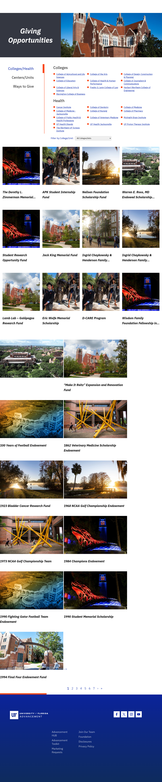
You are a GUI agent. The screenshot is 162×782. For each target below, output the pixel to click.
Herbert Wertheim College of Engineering (137, 89)
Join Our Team (87, 732)
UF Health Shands (64, 124)
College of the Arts (98, 74)
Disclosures (85, 741)
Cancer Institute (63, 107)
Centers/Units (23, 77)
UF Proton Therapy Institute (137, 124)
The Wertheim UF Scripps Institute (68, 129)
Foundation (85, 736)
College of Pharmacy (133, 111)
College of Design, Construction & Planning (138, 75)
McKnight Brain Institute (135, 117)
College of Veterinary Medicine (104, 117)
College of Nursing (98, 111)
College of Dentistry (99, 107)
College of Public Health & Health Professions (68, 119)
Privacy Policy (86, 746)
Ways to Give (23, 86)
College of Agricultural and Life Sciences (70, 75)
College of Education (65, 80)
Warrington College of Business (70, 94)
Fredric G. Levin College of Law (104, 87)
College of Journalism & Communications (135, 82)
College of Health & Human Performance (103, 82)
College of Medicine (133, 107)
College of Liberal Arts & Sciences (67, 89)
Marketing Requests (57, 750)
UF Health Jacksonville (101, 124)
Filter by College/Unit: (62, 138)
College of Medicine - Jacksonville (66, 112)
